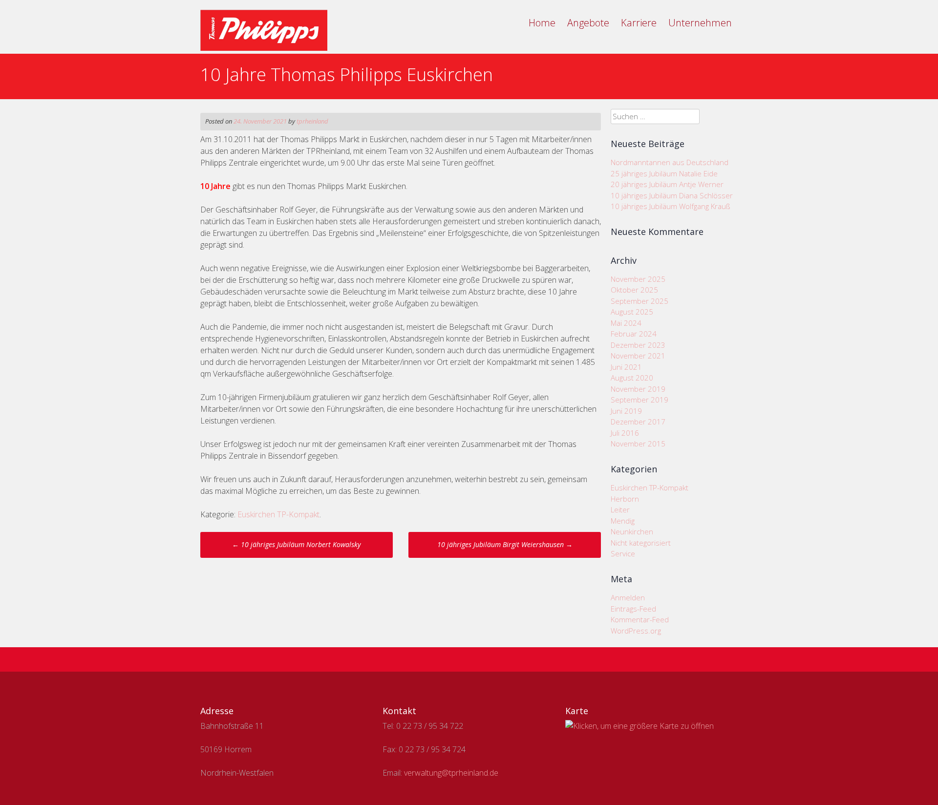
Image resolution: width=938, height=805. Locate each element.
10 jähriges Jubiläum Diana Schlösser (672, 195)
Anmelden (628, 597)
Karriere (639, 22)
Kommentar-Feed (640, 619)
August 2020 (632, 377)
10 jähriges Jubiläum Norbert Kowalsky (296, 544)
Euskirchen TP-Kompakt (278, 514)
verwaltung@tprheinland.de (451, 772)
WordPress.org (636, 631)
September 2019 (639, 399)
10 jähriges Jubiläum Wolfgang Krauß (670, 206)
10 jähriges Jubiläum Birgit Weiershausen (505, 544)
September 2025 (639, 301)
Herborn (625, 499)
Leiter (620, 509)
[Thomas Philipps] (263, 47)
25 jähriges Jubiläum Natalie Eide (664, 173)
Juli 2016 (625, 433)
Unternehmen (700, 22)
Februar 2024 (634, 334)
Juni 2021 (626, 367)
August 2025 (632, 312)
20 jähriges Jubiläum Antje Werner (667, 184)
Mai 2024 (626, 323)
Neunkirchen (632, 531)
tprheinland (312, 121)
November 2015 (638, 443)
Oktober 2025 (634, 290)
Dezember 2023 (638, 345)
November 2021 (638, 355)
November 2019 (638, 389)
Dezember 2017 (638, 421)
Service (623, 553)
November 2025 (638, 279)
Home (542, 22)
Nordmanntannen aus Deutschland (669, 162)
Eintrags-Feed (633, 609)
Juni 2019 (626, 411)
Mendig (623, 521)
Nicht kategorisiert (641, 543)
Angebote (588, 22)
